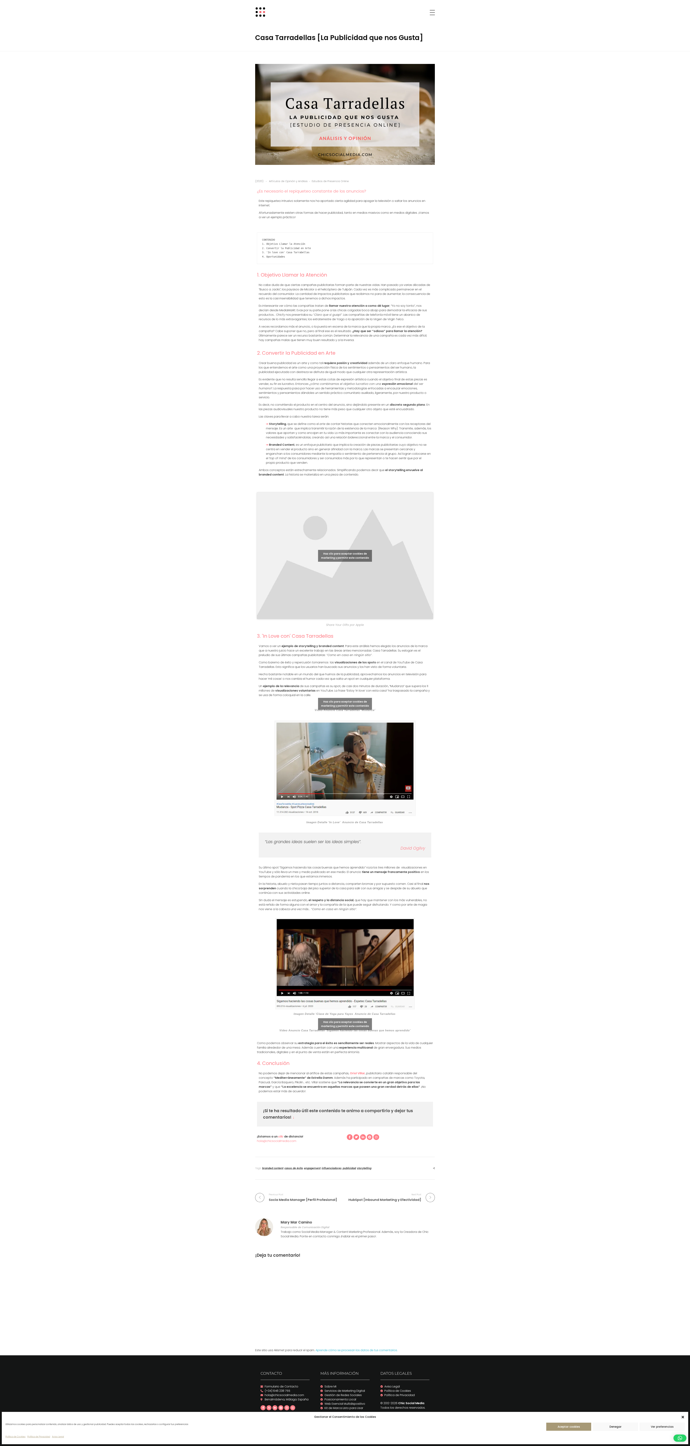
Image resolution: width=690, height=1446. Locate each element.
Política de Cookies (15, 1436)
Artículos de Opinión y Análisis (288, 181)
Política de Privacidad (38, 1436)
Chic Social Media (411, 1403)
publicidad (349, 1168)
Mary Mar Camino (296, 1222)
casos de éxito (293, 1168)
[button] (683, 1417)
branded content (272, 1168)
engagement (312, 1168)
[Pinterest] (369, 1137)
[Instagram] (376, 1137)
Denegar (616, 1427)
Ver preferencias (662, 1427)
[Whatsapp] (292, 1407)
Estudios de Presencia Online (330, 181)
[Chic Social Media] (261, 12)
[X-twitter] (269, 1407)
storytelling (364, 1168)
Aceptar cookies (569, 1427)
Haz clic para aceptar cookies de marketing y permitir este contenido (345, 556)
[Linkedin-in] (363, 1137)
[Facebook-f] (350, 1137)
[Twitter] (356, 1137)
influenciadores (332, 1168)
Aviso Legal (58, 1436)
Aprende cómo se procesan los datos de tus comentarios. (357, 1350)
